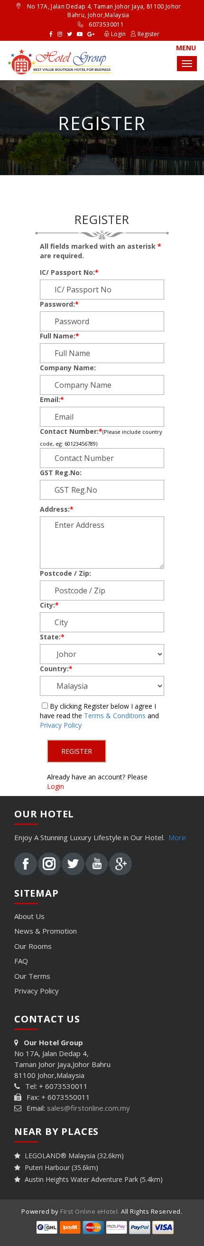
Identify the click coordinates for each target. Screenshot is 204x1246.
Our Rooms (33, 946)
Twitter (73, 864)
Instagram (49, 864)
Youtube (96, 864)
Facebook (25, 864)
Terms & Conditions (115, 715)
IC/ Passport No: (69, 272)
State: (52, 636)
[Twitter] (69, 33)
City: (49, 604)
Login (118, 34)
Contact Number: (71, 431)
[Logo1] (59, 58)
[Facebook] (51, 33)
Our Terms (32, 976)
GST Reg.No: (61, 472)
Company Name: (68, 367)
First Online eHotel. (89, 1211)
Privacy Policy (61, 725)
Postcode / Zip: (65, 573)
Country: (56, 668)
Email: (52, 399)
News (45, 931)
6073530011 (106, 24)
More (177, 837)
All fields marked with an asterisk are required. (100, 251)
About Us (29, 916)
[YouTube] (80, 33)
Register (147, 34)
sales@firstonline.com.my (88, 1108)
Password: (59, 304)
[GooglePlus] (90, 33)
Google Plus (120, 864)
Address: (57, 509)
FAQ (21, 960)
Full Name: (59, 335)
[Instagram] (59, 33)
